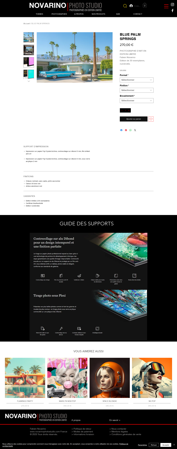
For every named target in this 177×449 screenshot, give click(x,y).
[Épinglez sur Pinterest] (126, 130)
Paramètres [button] (142, 445)
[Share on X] (135, 130)
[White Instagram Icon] (172, 4)
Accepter (165, 445)
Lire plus (123, 70)
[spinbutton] (125, 110)
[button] (166, 6)
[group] (88, 382)
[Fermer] (174, 445)
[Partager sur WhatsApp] (130, 130)
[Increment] (129, 110)
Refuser (154, 445)
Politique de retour (82, 428)
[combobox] (137, 80)
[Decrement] (121, 110)
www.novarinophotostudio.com (45, 431)
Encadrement (127, 96)
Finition (124, 85)
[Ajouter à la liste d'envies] (151, 119)
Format (124, 75)
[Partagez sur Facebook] (121, 130)
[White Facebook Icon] (172, 10)
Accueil (26, 23)
